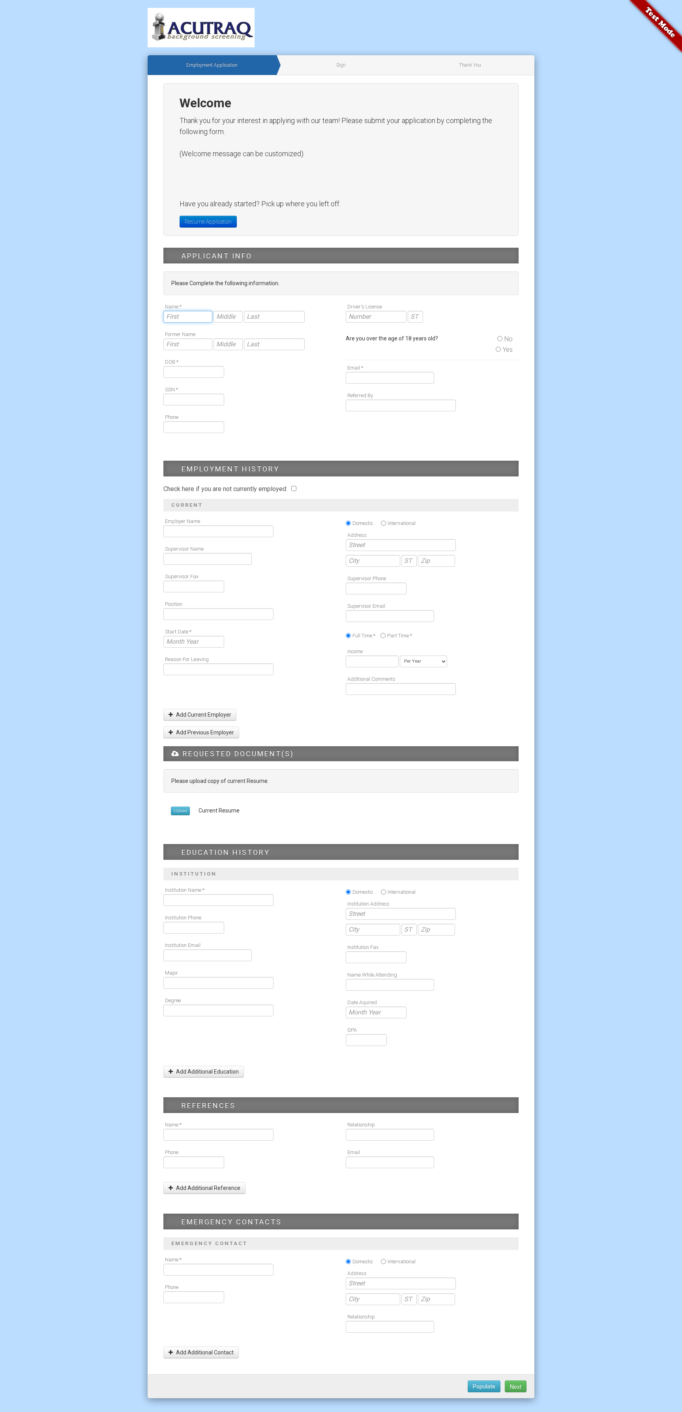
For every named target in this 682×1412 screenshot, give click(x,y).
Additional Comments (371, 679)
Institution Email (182, 945)
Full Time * (363, 636)
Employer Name (182, 521)
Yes (508, 349)
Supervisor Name (184, 549)
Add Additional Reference (207, 1188)
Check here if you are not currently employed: (226, 489)
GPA (352, 1030)
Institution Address (368, 904)
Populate (484, 1386)
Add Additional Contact (204, 1352)
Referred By (360, 395)
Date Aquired (362, 1002)
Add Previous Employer (204, 732)
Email (353, 1152)
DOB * (171, 362)
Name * (173, 307)
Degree (173, 1000)
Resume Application (208, 222)
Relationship (361, 1125)
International (402, 523)
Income (355, 651)
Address (357, 535)
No (508, 339)
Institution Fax (362, 947)
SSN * (171, 389)
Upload (180, 810)
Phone (171, 417)
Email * (355, 368)
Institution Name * (184, 890)
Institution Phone (183, 918)
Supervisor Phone (366, 578)
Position (173, 604)
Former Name (180, 334)
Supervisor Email (366, 606)
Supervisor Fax (182, 576)
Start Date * (178, 632)
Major (171, 973)
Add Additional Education (207, 1071)
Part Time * (399, 636)
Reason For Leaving (187, 659)
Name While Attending (372, 975)
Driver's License (364, 307)
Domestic (362, 523)
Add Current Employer (203, 715)
